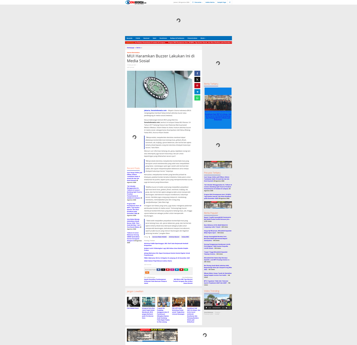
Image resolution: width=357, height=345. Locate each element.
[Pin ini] (197, 85)
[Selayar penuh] (229, 308)
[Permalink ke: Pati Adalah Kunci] (133, 302)
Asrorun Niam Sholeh (159, 237)
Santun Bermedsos (133, 52)
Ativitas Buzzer (174, 237)
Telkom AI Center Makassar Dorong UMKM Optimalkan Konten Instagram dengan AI (133, 237)
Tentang (217, 312)
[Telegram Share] (197, 91)
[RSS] (147, 272)
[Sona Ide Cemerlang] (135, 2)
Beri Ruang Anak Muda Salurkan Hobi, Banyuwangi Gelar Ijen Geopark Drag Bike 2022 (218, 267)
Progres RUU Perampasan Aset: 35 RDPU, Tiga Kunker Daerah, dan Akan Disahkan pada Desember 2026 (186, 42)
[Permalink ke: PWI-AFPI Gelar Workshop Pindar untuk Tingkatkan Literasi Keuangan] (178, 302)
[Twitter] (163, 269)
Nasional (218, 111)
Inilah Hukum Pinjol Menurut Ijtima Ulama (158, 261)
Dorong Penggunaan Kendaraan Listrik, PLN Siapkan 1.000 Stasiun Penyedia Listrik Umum (217, 246)
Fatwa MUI (185, 237)
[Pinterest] (168, 269)
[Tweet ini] (197, 79)
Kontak (217, 314)
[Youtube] (181, 269)
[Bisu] (226, 308)
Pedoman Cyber (208, 314)
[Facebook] (159, 269)
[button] (218, 302)
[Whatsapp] (197, 98)
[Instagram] (172, 269)
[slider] (217, 307)
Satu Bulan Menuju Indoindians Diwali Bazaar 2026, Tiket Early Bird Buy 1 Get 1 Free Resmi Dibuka (134, 223)
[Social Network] (230, 2)
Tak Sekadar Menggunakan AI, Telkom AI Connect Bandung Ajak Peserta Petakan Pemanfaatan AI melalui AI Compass (134, 192)
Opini (222, 111)
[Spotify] (186, 269)
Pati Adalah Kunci (133, 308)
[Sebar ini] (197, 73)
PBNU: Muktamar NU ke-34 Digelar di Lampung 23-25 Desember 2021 (167, 258)
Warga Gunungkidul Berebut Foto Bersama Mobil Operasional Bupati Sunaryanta (215, 238)
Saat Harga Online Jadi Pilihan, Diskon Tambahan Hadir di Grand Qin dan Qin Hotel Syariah (134, 176)
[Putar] (206, 308)
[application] (218, 302)
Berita (213, 111)
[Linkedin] (177, 269)
